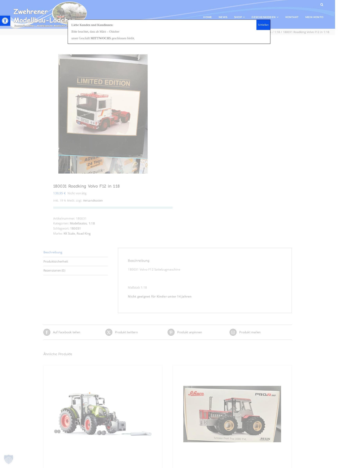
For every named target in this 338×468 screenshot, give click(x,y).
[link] (5, 21)
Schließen (263, 24)
